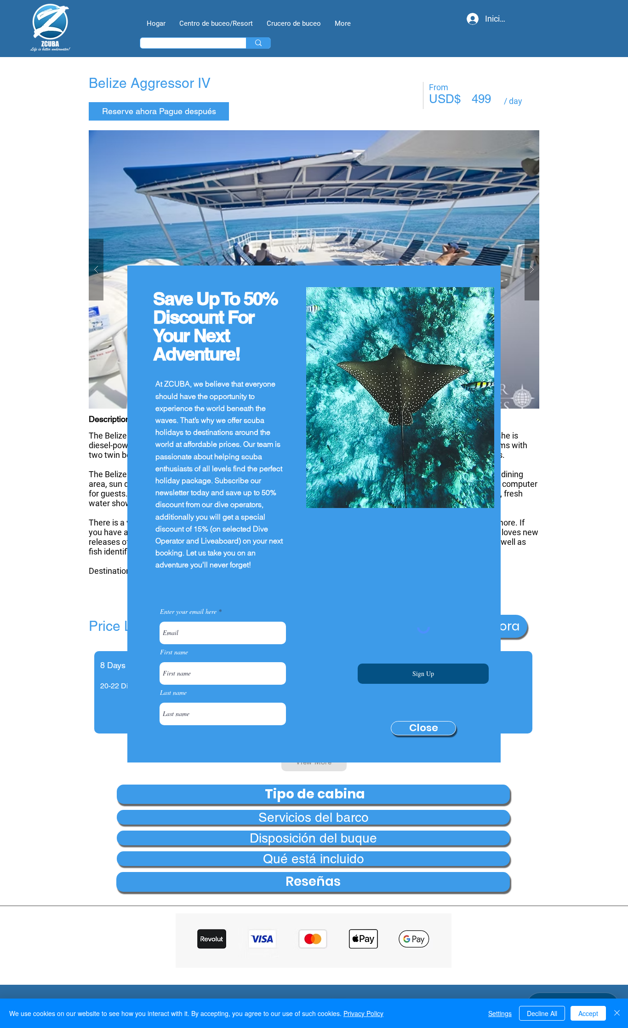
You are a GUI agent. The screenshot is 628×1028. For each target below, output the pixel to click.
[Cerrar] (616, 1013)
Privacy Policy (363, 1013)
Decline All (542, 1013)
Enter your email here (188, 611)
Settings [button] (500, 1013)
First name (174, 652)
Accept (588, 1013)
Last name (173, 692)
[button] (423, 728)
